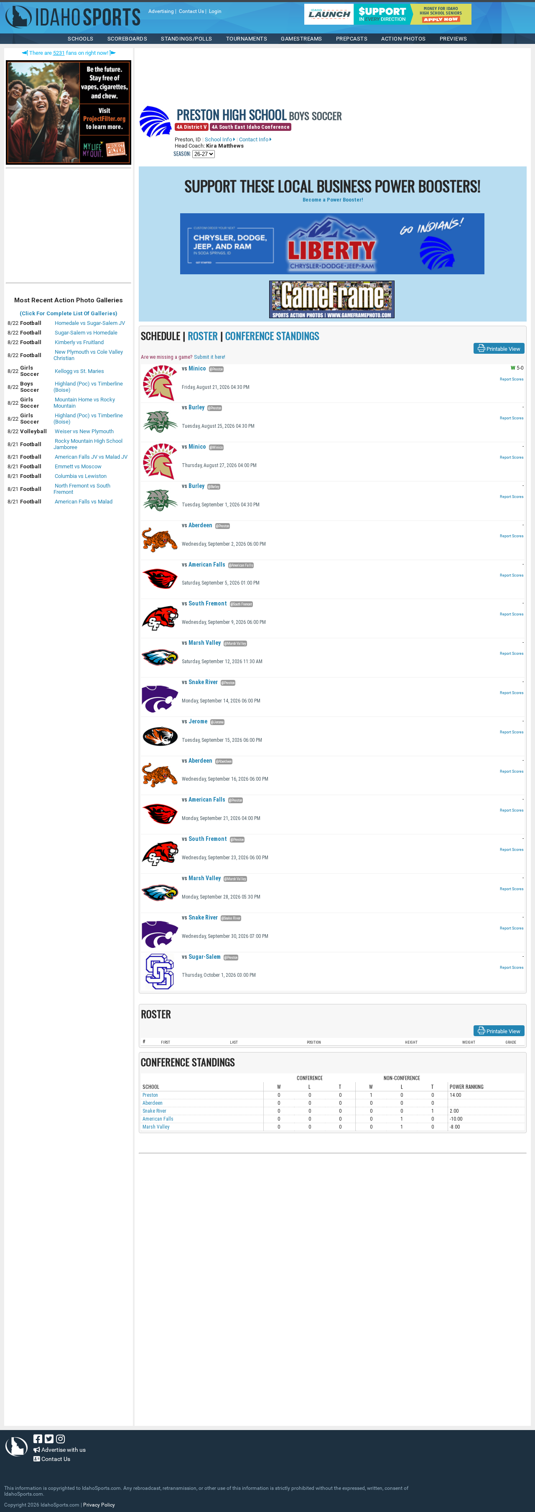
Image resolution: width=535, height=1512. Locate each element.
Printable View (502, 349)
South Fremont (204, 603)
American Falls (203, 564)
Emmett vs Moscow (78, 466)
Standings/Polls (186, 39)
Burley (193, 407)
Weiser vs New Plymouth (84, 431)
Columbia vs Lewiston (81, 476)
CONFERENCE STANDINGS (272, 335)
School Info (219, 139)
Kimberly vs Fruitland (79, 342)
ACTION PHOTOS (403, 39)
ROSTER (203, 335)
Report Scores (512, 379)
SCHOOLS (81, 39)
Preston (150, 1095)
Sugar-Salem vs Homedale (86, 332)
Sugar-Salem (201, 956)
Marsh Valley (201, 642)
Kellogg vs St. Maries (79, 371)
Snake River (200, 682)
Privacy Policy (99, 1505)
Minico (194, 368)
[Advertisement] (68, 227)
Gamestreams (301, 39)
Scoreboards (127, 39)
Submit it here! (209, 357)
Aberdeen (197, 525)
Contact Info (254, 139)
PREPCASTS (352, 39)
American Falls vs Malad (83, 501)
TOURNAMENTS (247, 39)
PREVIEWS (453, 39)
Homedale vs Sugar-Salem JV (90, 323)
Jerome (194, 721)
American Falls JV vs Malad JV (91, 457)
